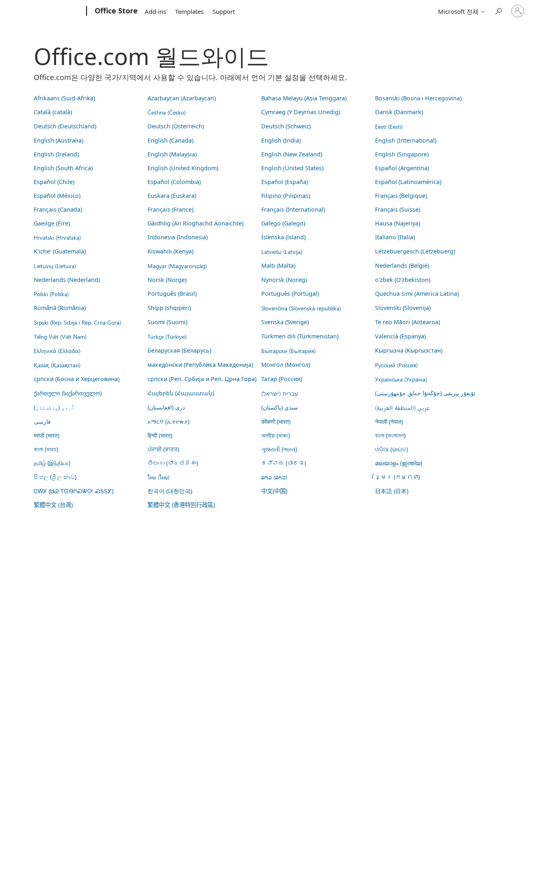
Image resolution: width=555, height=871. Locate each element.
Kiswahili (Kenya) (170, 251)
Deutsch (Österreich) (175, 126)
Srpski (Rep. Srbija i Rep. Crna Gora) (77, 322)
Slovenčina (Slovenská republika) (301, 308)
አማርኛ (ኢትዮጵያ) (168, 421)
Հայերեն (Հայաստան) (180, 393)
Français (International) (293, 209)
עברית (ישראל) (279, 393)
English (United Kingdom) (182, 168)
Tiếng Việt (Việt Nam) (60, 336)
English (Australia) (58, 140)
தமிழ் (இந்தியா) (52, 463)
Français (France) (170, 209)
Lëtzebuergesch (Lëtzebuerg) (415, 251)
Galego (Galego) (283, 223)
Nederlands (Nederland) (67, 280)
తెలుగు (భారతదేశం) (172, 463)
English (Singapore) (402, 154)
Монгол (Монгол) (285, 364)
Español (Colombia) (174, 182)
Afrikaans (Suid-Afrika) (64, 98)
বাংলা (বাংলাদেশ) (390, 435)
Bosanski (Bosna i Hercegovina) (418, 98)
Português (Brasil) (172, 293)
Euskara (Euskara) (171, 195)
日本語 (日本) (391, 491)
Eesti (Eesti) (389, 126)
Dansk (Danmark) (399, 112)
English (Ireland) (56, 154)
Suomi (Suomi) (167, 322)
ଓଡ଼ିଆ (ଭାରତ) (391, 449)
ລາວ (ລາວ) (274, 477)
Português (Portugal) (290, 293)
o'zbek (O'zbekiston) (402, 280)
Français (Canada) (58, 209)
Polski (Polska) (51, 294)
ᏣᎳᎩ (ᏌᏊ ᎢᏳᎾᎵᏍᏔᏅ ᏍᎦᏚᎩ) (73, 491)
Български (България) (288, 351)
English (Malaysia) (172, 154)
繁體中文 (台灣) (53, 505)
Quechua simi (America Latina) (417, 293)
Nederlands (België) (402, 265)
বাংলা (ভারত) (46, 449)
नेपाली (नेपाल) (389, 421)
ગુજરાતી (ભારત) (279, 449)
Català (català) (53, 112)
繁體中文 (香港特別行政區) (181, 505)
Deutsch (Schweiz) (286, 126)
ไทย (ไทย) (158, 477)
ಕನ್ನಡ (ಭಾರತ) (283, 463)
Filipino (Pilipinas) (285, 195)
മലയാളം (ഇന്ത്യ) (398, 463)
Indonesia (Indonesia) (177, 237)
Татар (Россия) (281, 379)
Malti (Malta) (278, 265)
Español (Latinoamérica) (408, 182)
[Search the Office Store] (498, 10)
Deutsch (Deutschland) (65, 126)
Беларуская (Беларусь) (179, 350)
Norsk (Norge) (166, 280)
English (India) (281, 140)
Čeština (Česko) (166, 112)
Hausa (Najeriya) (397, 223)
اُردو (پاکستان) (54, 407)
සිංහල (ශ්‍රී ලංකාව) (55, 477)
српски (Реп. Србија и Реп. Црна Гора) (201, 379)
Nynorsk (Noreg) (284, 280)
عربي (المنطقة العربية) (402, 407)
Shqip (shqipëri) (169, 308)
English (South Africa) (63, 168)
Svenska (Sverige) (285, 322)
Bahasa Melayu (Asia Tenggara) (304, 98)
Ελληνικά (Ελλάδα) (57, 351)
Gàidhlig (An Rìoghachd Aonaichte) (195, 223)
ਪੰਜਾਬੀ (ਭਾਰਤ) (163, 449)
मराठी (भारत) (46, 435)
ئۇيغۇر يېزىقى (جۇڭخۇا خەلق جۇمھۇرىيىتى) (425, 393)
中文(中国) (274, 491)
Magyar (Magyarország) (177, 266)
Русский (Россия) (396, 365)
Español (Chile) (54, 182)
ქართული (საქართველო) (68, 393)
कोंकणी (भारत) (276, 421)
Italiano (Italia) (395, 237)
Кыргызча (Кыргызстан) (408, 350)
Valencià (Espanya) (400, 336)
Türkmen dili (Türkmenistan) (299, 336)
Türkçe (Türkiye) (166, 336)
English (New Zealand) (291, 154)
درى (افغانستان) (166, 407)
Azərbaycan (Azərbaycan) (181, 98)
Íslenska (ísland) (283, 237)
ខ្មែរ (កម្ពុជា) (397, 477)
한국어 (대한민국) (169, 491)
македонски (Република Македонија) (200, 364)
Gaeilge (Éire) (52, 223)
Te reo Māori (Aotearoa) (407, 322)
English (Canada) (170, 140)
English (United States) (292, 168)
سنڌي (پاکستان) (279, 407)
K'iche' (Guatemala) (60, 251)
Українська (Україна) (401, 379)
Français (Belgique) (401, 195)
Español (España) (284, 182)
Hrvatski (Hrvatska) (57, 237)
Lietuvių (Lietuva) (55, 266)
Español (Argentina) (402, 168)
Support (223, 11)
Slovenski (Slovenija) (403, 308)
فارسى (42, 421)
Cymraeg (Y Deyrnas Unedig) (300, 112)
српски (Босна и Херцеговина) (76, 379)
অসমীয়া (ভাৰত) (275, 435)
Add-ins (155, 11)
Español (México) (57, 195)
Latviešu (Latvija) (281, 251)
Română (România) (60, 308)
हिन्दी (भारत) (159, 435)
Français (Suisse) (397, 209)
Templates (189, 11)
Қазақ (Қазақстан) (57, 365)
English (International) (405, 140)
